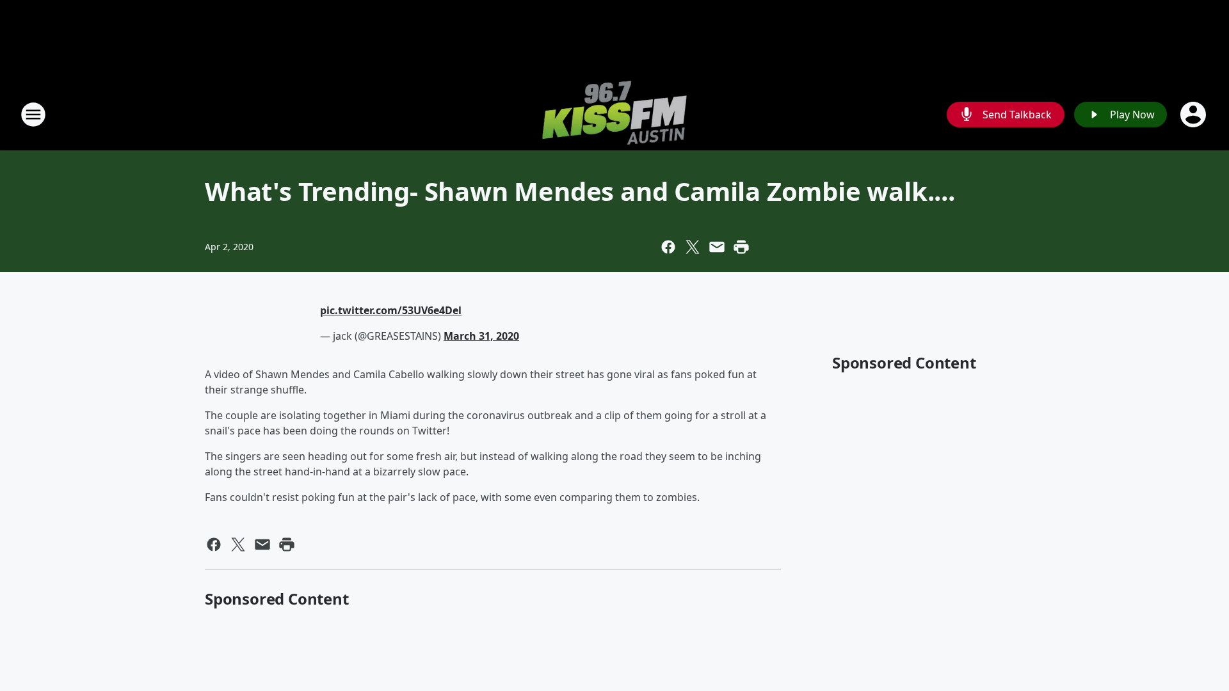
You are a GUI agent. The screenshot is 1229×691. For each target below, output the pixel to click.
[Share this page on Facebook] (668, 247)
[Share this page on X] (693, 247)
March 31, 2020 (481, 336)
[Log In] (1194, 114)
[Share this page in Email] (717, 247)
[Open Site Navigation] (33, 114)
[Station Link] (614, 114)
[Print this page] (741, 247)
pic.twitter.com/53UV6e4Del (391, 310)
